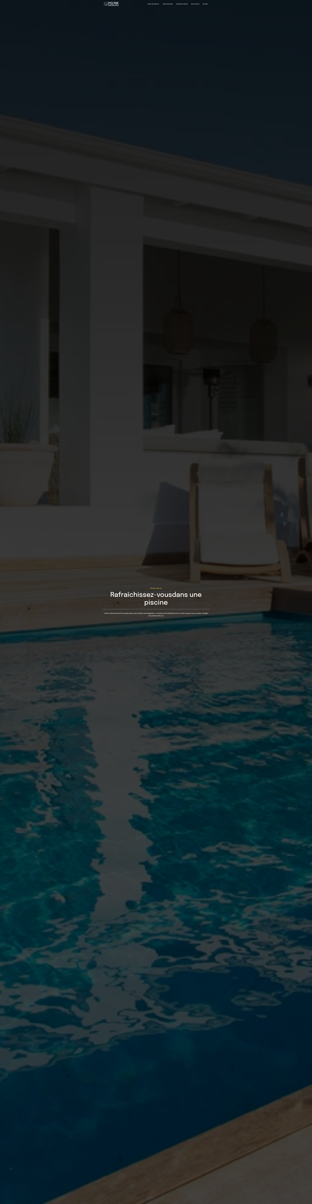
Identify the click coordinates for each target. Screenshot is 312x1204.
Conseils (205, 4)
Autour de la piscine (153, 4)
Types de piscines (167, 4)
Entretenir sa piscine (182, 4)
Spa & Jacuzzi (195, 4)
